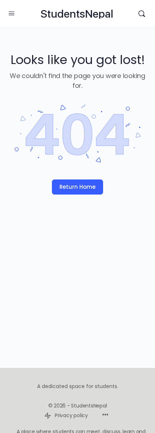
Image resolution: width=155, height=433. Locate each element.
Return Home (77, 187)
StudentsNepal (76, 14)
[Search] (141, 13)
